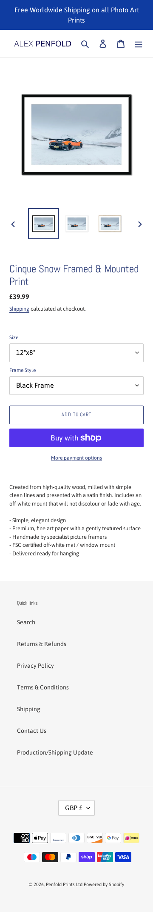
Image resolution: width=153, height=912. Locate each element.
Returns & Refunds (41, 643)
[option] (43, 223)
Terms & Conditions (43, 687)
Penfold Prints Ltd (64, 884)
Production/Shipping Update (55, 752)
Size (13, 337)
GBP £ (73, 808)
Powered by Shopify (104, 884)
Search (26, 622)
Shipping (19, 309)
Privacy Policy (35, 665)
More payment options (76, 458)
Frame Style (22, 370)
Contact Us (31, 730)
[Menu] (138, 43)
